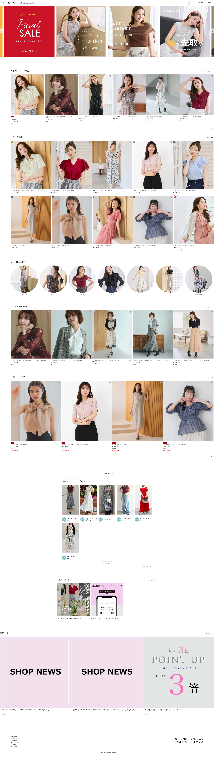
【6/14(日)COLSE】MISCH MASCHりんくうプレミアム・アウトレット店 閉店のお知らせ (103, 710)
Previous (200, 129)
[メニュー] (3, 3)
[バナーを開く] (29, 31)
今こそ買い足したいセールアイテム (70, 618)
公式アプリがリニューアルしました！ (104, 618)
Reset (86, 481)
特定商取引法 (14, 740)
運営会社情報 (14, 746)
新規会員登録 (14, 736)
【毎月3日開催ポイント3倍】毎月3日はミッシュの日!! (162, 710)
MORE (107, 563)
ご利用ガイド (14, 738)
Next (211, 129)
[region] (107, 31)
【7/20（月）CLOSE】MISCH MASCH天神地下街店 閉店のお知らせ (25, 710)
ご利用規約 (13, 744)
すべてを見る (207, 71)
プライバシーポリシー (16, 742)
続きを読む (3, 714)
